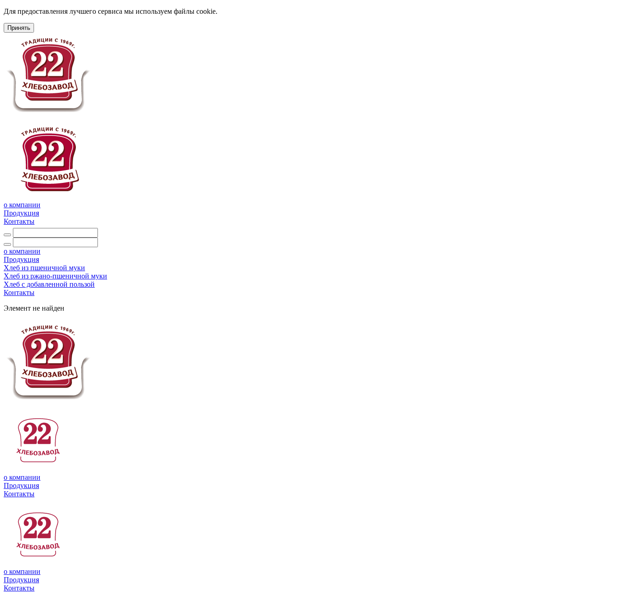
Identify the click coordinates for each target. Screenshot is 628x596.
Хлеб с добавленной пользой (49, 284)
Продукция (21, 213)
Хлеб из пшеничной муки (44, 268)
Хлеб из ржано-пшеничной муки (55, 276)
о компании (22, 205)
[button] (21, 259)
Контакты (19, 221)
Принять (18, 27)
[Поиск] (7, 234)
